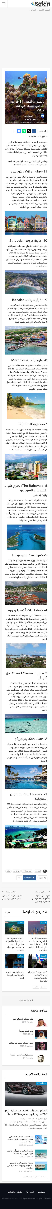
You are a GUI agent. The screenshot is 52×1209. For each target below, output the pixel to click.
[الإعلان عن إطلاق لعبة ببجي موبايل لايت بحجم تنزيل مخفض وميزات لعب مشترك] (41, 1139)
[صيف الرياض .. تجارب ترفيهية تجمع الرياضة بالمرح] (14, 961)
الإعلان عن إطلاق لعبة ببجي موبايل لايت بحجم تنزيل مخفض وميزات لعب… (20, 1139)
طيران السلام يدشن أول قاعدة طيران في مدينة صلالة (20, 1152)
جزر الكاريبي (16, 871)
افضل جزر (38, 871)
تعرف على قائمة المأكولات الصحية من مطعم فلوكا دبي (41, 898)
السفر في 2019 (27, 871)
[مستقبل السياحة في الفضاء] (41, 1058)
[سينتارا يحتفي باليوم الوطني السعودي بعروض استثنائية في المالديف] (41, 1166)
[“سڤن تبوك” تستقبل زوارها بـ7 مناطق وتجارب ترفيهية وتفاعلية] (37, 961)
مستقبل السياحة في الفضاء (21, 1054)
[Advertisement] (26, 39)
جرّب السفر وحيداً (26, 1031)
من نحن (41, 1192)
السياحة (40, 95)
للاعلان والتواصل (14, 1192)
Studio (17, 1198)
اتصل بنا (30, 1192)
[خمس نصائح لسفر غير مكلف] (41, 1046)
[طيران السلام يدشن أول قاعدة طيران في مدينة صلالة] (41, 1154)
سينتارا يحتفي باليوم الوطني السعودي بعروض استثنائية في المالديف (20, 1165)
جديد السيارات (41, 1083)
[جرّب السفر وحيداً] (41, 1034)
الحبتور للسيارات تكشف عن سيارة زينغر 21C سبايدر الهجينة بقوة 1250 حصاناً (26, 1112)
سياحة (8, 871)
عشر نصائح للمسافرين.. (23, 1019)
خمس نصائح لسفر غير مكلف (21, 1043)
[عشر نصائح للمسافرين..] (41, 1022)
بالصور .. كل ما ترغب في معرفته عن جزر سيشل (12, 897)
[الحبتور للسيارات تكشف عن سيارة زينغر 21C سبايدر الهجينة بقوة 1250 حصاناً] (26, 1094)
